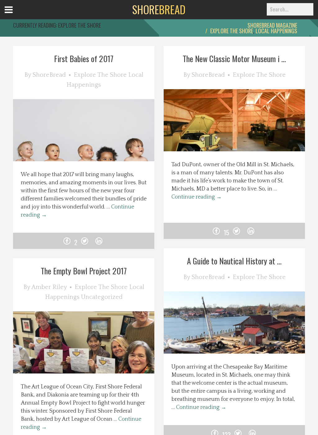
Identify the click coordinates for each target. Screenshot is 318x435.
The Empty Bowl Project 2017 (84, 271)
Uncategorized (102, 297)
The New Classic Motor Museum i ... (234, 59)
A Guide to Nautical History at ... (234, 261)
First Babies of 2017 (83, 59)
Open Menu (16, 15)
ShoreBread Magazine (272, 25)
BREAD (158, 9)
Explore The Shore (231, 31)
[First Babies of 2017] (93, 143)
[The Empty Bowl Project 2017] (93, 355)
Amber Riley (49, 287)
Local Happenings (276, 31)
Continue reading (196, 197)
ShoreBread (49, 74)
